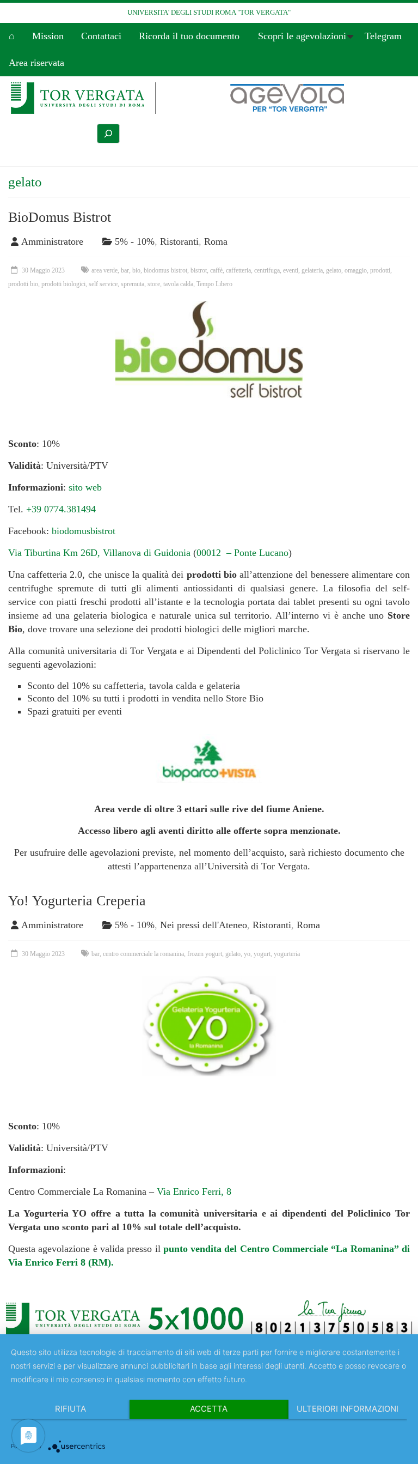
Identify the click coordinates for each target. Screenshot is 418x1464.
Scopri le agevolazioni (302, 36)
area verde (104, 270)
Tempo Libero (214, 284)
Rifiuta (70, 1408)
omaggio (356, 270)
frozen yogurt (204, 954)
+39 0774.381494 (61, 509)
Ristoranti (179, 241)
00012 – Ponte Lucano (242, 552)
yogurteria (287, 954)
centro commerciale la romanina (143, 954)
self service (103, 284)
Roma (216, 241)
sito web (85, 487)
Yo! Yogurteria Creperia (77, 901)
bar (125, 270)
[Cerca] (108, 133)
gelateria (312, 270)
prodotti (380, 270)
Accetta (209, 1408)
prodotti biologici (63, 284)
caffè (216, 270)
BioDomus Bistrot (59, 217)
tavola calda (178, 284)
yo (247, 954)
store (153, 284)
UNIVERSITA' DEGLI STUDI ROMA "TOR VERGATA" (209, 12)
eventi (290, 270)
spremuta (132, 284)
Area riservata (36, 62)
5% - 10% (135, 241)
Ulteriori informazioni (347, 1408)
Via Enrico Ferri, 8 (194, 1191)
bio (136, 270)
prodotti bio (23, 284)
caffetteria (238, 270)
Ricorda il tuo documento (189, 36)
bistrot (198, 270)
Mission (48, 36)
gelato (333, 270)
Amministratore (52, 241)
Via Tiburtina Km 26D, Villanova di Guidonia (100, 552)
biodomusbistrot (83, 530)
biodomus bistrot (165, 270)
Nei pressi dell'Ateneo (203, 924)
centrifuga (267, 270)
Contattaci (101, 36)
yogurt (262, 954)
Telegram (383, 36)
